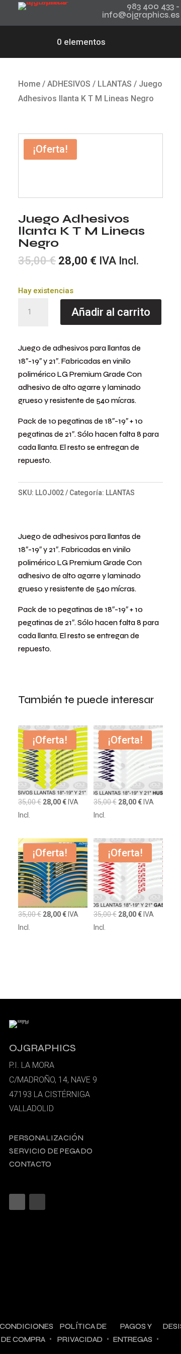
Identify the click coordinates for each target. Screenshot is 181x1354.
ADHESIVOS (68, 84)
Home (29, 84)
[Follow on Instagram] (17, 1202)
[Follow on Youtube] (37, 1202)
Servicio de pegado (51, 1151)
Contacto (30, 1164)
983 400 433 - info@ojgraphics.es (140, 10)
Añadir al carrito (110, 312)
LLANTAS (115, 84)
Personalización (46, 1137)
